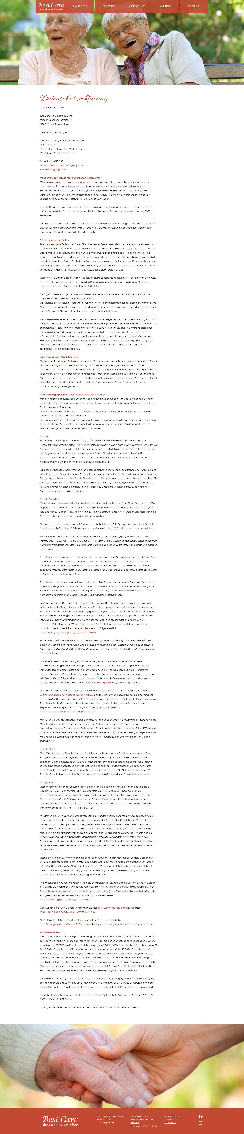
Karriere (165, 6)
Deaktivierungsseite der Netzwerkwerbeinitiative (66, 694)
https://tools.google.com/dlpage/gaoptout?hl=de (68, 632)
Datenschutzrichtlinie (107, 1007)
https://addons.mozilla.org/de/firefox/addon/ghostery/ (78, 891)
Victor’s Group (150, 1126)
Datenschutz (170, 1123)
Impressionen (137, 6)
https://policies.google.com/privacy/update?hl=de (124, 924)
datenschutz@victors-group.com (66, 165)
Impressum (169, 1119)
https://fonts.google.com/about (116, 907)
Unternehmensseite (173, 1116)
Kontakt (193, 6)
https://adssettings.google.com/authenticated (66, 899)
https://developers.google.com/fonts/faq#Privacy (67, 911)
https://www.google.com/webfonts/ (60, 795)
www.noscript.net (109, 886)
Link (50, 644)
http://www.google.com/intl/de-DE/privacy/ (64, 924)
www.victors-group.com (53, 169)
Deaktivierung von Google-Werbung (109, 682)
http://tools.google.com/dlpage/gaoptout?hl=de (67, 711)
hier (53, 740)
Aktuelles (108, 6)
